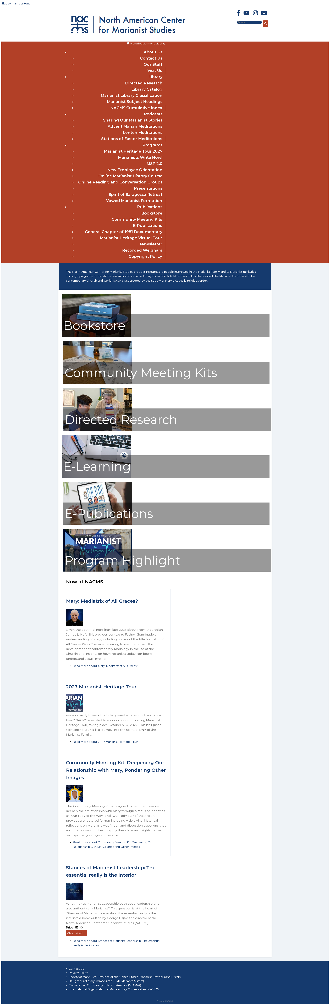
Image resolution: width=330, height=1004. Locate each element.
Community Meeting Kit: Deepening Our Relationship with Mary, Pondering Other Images (116, 770)
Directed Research (143, 83)
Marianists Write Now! (140, 157)
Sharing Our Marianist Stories (132, 120)
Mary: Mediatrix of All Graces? (102, 601)
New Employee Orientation (134, 169)
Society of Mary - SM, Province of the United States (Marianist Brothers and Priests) (125, 977)
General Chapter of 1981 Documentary (123, 231)
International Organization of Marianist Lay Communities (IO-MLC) (114, 989)
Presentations (148, 188)
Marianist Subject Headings (134, 101)
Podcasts (153, 114)
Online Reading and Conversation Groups (120, 182)
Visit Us (154, 70)
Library (155, 76)
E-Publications (147, 225)
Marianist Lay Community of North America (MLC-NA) (105, 985)
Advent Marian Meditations (135, 126)
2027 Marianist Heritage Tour (101, 687)
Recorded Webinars (142, 250)
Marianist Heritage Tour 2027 (133, 151)
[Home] (101, 24)
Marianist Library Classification (131, 95)
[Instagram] (255, 13)
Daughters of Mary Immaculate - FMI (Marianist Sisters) (106, 981)
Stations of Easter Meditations (131, 138)
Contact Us (151, 58)
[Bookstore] (96, 335)
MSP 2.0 (154, 163)
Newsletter (151, 244)
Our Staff (153, 64)
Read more (105, 666)
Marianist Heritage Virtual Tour (131, 237)
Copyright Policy (145, 256)
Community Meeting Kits (137, 219)
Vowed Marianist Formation (134, 200)
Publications (149, 206)
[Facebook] (238, 13)
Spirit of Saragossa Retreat (135, 194)
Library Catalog (146, 89)
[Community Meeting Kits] (97, 382)
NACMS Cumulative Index (136, 107)
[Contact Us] (264, 13)
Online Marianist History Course (130, 176)
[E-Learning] (96, 476)
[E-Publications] (97, 523)
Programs (152, 145)
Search (232, 22)
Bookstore (151, 213)
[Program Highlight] (97, 570)
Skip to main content (15, 3)
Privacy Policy (78, 972)
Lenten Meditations (142, 132)
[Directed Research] (97, 429)
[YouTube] (246, 13)
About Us (153, 52)
